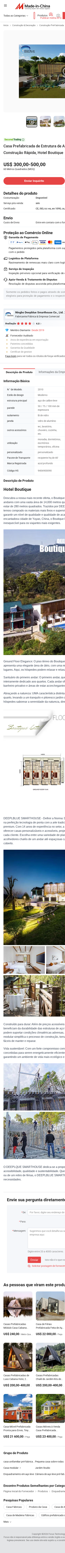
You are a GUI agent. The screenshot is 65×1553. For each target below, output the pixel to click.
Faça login (10, 356)
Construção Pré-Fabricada (51, 25)
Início (5, 25)
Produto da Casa (38, 1507)
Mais (6, 1521)
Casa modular (11, 1467)
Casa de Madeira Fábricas (20, 1515)
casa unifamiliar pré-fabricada (19, 1461)
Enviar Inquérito (34, 180)
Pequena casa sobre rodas (49, 1461)
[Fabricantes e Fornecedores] (32, 6)
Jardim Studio (42, 1467)
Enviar (34, 1260)
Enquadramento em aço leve (18, 1474)
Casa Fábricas (14, 1507)
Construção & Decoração (24, 25)
